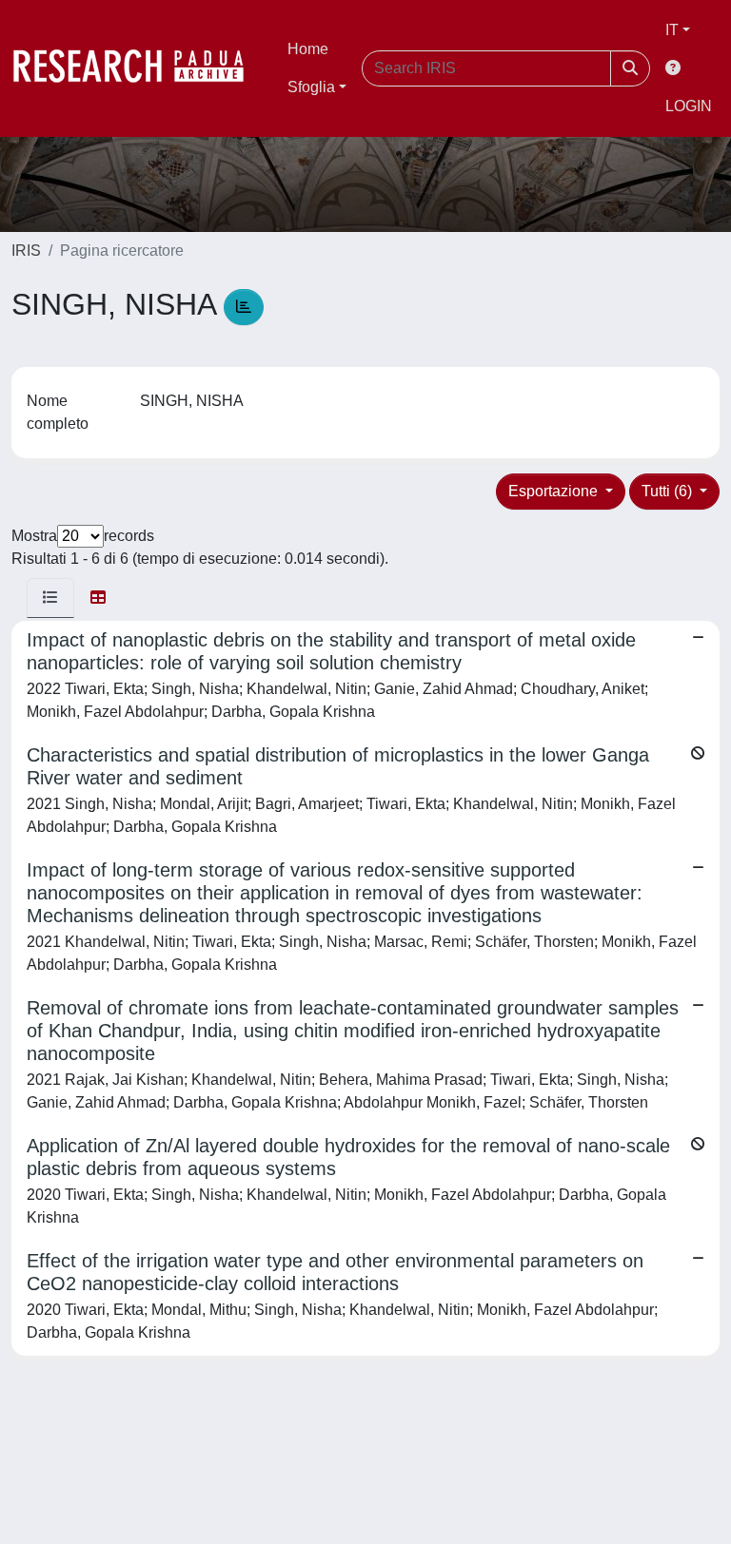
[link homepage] (138, 68)
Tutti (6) (669, 491)
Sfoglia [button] (311, 87)
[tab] (50, 598)
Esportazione (555, 491)
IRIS (26, 250)
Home (307, 49)
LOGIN (688, 106)
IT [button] (672, 30)
